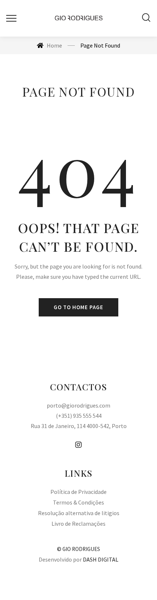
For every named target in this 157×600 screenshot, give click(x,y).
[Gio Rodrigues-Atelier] (78, 18)
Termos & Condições (78, 502)
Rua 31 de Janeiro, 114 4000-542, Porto (79, 426)
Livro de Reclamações (78, 523)
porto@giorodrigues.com (78, 405)
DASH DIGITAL (100, 559)
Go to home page (78, 307)
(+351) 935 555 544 (79, 415)
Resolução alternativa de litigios (78, 513)
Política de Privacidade (78, 491)
